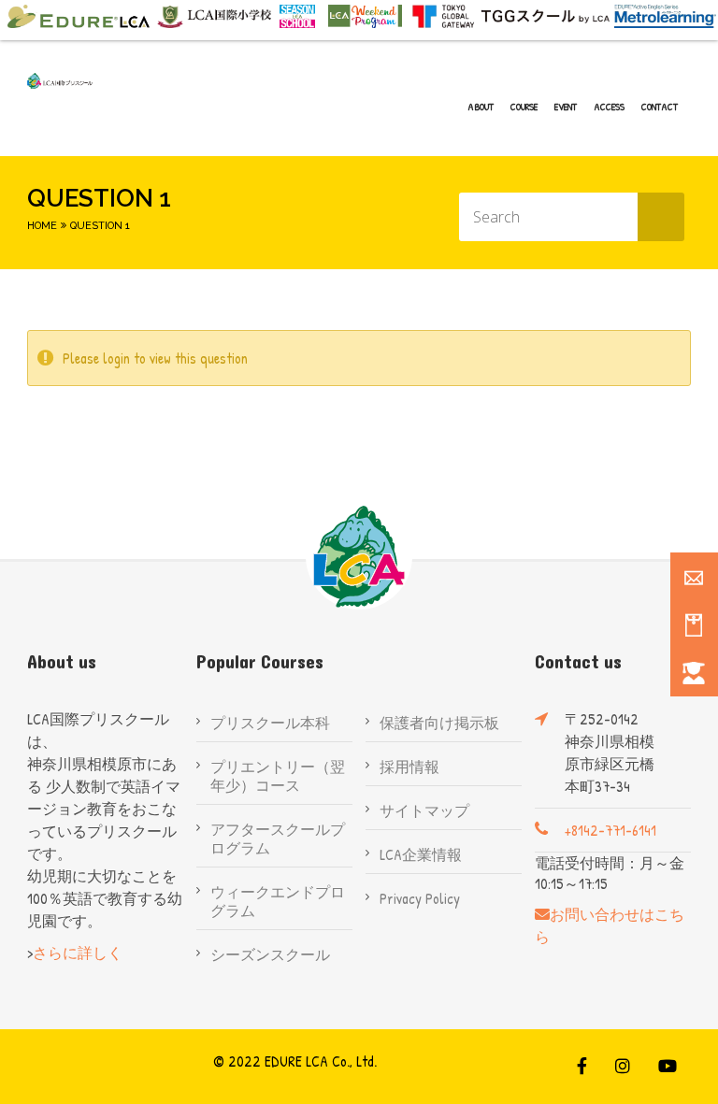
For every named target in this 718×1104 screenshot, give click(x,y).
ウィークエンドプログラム (277, 901)
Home (42, 226)
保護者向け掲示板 (439, 722)
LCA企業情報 (421, 854)
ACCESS (609, 106)
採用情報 (409, 766)
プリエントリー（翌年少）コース (277, 776)
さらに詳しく (77, 952)
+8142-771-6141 (610, 830)
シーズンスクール (270, 954)
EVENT (565, 106)
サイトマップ (424, 810)
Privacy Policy (420, 898)
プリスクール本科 (270, 722)
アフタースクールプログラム (277, 838)
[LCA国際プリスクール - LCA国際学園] (60, 81)
